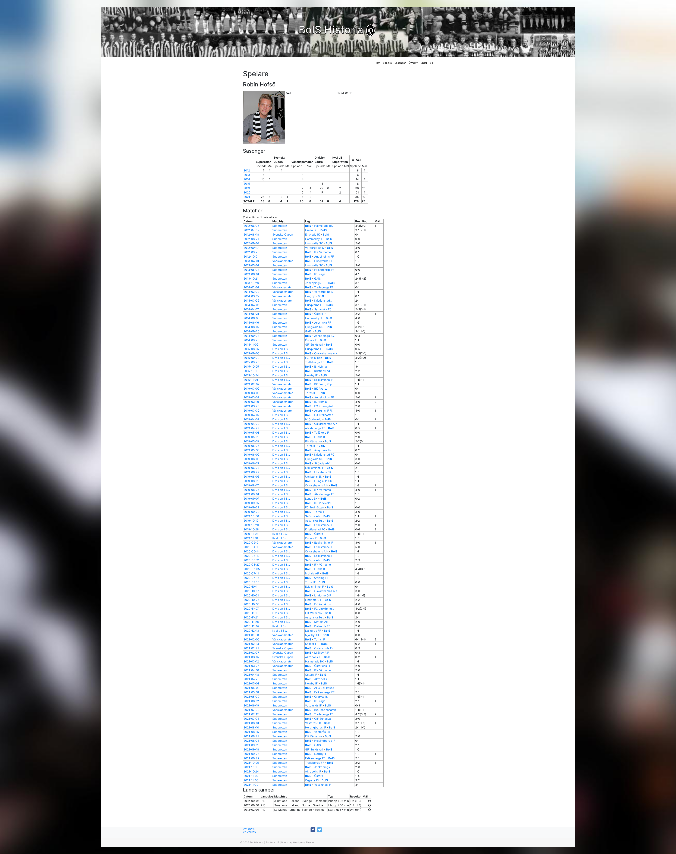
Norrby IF (311, 375)
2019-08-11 (250, 481)
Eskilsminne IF (323, 379)
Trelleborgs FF (323, 287)
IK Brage (319, 274)
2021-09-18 (251, 749)
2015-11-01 (250, 379)
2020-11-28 (251, 622)
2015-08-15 (251, 349)
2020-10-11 (250, 586)
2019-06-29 (251, 472)
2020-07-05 (251, 569)
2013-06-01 (251, 274)
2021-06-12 (251, 701)
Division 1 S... (281, 349)
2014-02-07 (251, 287)
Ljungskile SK (314, 243)
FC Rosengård (323, 406)
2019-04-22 (251, 424)
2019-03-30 (251, 410)
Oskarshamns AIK (325, 353)
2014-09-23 (251, 335)
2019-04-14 (251, 419)
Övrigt (412, 62)
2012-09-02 (251, 243)
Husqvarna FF (323, 261)
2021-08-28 (251, 740)
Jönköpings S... (315, 283)
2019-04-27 (251, 428)
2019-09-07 (251, 498)
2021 (246, 197)
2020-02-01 (251, 542)
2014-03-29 (251, 300)
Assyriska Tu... (323, 450)
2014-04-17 (251, 309)
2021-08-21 (251, 736)
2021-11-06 (250, 780)
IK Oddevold (313, 419)
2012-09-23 (251, 252)
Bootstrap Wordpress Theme (297, 842)
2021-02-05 (251, 639)
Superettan (279, 225)
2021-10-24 (251, 771)
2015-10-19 (250, 371)
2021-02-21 (251, 648)
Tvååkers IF (321, 432)
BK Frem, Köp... (324, 384)
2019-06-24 (251, 468)
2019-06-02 (251, 454)
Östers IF (320, 313)
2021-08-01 (251, 723)
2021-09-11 (250, 745)
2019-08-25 (251, 490)
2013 (246, 175)
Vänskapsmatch (282, 261)
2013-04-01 (251, 261)
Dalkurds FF (322, 626)
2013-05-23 (251, 269)
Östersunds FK (323, 648)
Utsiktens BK (322, 472)
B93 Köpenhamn (325, 710)
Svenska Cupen (282, 234)
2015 (246, 183)
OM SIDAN (249, 828)
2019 (246, 188)
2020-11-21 (250, 617)
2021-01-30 (251, 635)
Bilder (424, 62)
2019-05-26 (251, 446)
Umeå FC (311, 230)
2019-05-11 (250, 437)
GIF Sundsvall (314, 344)
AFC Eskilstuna (324, 688)
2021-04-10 (251, 670)
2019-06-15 (251, 463)
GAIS (317, 278)
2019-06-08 (251, 459)
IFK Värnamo (322, 252)
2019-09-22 (251, 507)
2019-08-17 (251, 485)
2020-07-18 (251, 582)
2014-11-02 (250, 344)
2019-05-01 (251, 432)
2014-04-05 (251, 305)
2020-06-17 (251, 556)
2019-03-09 (251, 393)
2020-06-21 (251, 560)
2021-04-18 (251, 674)
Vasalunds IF (313, 705)
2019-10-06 (251, 516)
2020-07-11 (251, 573)
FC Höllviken (313, 357)
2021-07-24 (251, 718)
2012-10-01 (250, 256)
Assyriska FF (322, 322)
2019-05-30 (251, 450)
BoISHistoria (257, 842)
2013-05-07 (251, 265)
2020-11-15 (250, 613)
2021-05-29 (251, 696)
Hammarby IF (314, 239)
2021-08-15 (251, 732)
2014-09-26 (251, 340)
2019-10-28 (251, 529)
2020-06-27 (251, 564)
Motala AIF (312, 573)
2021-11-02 (250, 776)
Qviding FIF (321, 578)
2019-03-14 (251, 397)
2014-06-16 (251, 322)
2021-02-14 (251, 644)
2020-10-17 (251, 591)
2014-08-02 (251, 327)
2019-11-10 (250, 538)
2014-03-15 (251, 296)
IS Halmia (320, 366)
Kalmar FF (311, 644)
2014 (246, 179)
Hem (377, 62)
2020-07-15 (251, 578)
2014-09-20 (251, 331)
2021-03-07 (251, 657)
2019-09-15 (251, 503)
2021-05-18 (251, 692)
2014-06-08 (251, 318)
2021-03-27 (251, 666)
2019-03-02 (251, 388)
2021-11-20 (250, 784)
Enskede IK (312, 234)
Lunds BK (320, 437)
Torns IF (310, 393)
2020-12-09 (251, 626)
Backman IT (272, 842)
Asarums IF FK (323, 410)
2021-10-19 (250, 767)
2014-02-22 (251, 291)
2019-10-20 (251, 525)
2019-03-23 (251, 406)
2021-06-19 (251, 705)
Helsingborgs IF (315, 727)
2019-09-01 (251, 494)
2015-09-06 (251, 353)
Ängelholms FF (324, 256)
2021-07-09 (251, 710)
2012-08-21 (251, 239)
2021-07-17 (251, 714)
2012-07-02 (251, 230)
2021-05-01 (251, 683)
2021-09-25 (251, 754)
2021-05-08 (251, 688)
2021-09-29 (251, 758)
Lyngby (310, 296)
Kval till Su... (280, 534)
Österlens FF (322, 666)
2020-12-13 (251, 630)
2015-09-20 (251, 357)
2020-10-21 (251, 595)
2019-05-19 (251, 441)
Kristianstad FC (324, 454)
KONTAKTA (249, 832)
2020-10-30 (251, 604)
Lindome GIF (322, 595)
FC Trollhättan (323, 415)
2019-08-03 (251, 476)
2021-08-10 (251, 727)
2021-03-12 (251, 661)
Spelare (387, 62)
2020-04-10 (251, 547)
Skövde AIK (322, 463)
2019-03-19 (251, 401)
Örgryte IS (321, 696)
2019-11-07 (250, 534)
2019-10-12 (250, 520)
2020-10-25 (251, 600)
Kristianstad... (323, 300)
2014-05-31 (251, 313)
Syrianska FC (323, 309)
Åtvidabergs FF (315, 428)
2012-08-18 (251, 234)
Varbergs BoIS (314, 247)
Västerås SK (313, 723)
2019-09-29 (251, 512)
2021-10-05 (251, 762)
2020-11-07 (251, 608)
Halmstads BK (323, 225)
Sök (432, 62)
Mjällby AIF (312, 635)
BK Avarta (320, 388)
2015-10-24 (251, 375)
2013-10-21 (250, 278)
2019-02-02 (251, 384)
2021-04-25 (251, 679)
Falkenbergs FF (324, 269)
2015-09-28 (251, 362)
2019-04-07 (251, 415)
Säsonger (400, 62)
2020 (247, 192)
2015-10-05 (251, 366)
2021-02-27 (251, 652)
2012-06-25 (251, 225)
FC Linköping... (324, 608)
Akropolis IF (313, 657)
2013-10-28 (251, 283)
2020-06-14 (251, 551)
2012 (246, 170)
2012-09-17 (251, 247)
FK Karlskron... (323, 604)
